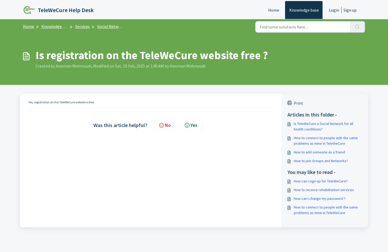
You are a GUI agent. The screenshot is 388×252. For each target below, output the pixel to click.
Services (82, 26)
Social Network (111, 26)
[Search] (357, 27)
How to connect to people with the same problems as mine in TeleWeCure (326, 140)
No (168, 125)
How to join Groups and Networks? (321, 160)
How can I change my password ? (320, 198)
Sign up (350, 10)
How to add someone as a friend (319, 152)
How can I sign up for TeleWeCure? (321, 181)
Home (273, 10)
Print (298, 103)
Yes (194, 125)
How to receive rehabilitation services (324, 189)
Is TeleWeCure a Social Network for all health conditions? (323, 126)
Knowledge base (304, 10)
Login (334, 10)
